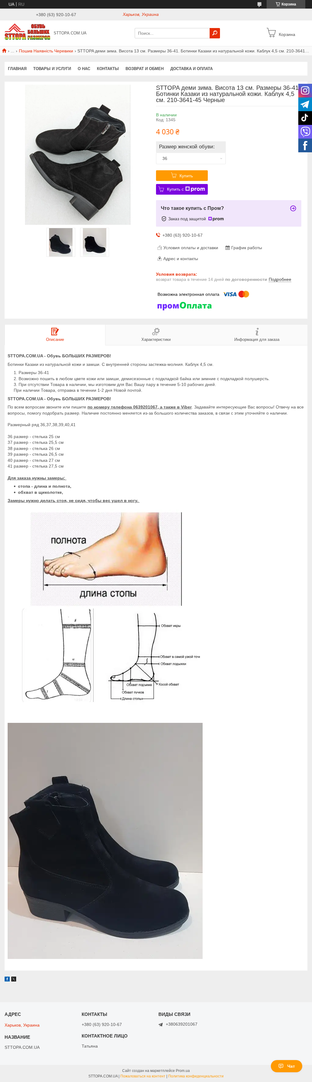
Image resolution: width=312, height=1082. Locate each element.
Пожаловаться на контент (142, 1076)
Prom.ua (183, 1071)
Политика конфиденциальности (196, 1076)
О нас (84, 68)
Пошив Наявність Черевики (46, 50)
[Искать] (215, 33)
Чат (291, 1066)
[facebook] (7, 980)
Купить (186, 175)
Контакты (108, 68)
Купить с (175, 189)
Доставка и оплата (191, 68)
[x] (13, 980)
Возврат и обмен (145, 68)
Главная (17, 68)
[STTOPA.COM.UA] (27, 32)
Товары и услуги (52, 68)
